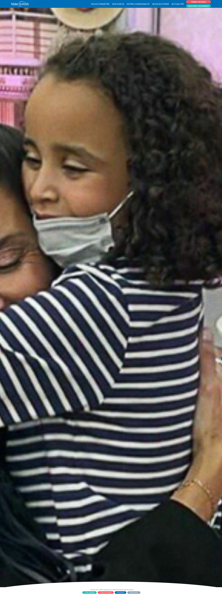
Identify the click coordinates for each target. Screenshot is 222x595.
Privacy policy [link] (134, 592)
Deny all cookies (106, 592)
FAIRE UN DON (198, 2)
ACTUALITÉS (178, 4)
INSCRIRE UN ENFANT (198, 6)
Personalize (120, 592)
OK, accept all (90, 592)
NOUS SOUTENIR (160, 4)
